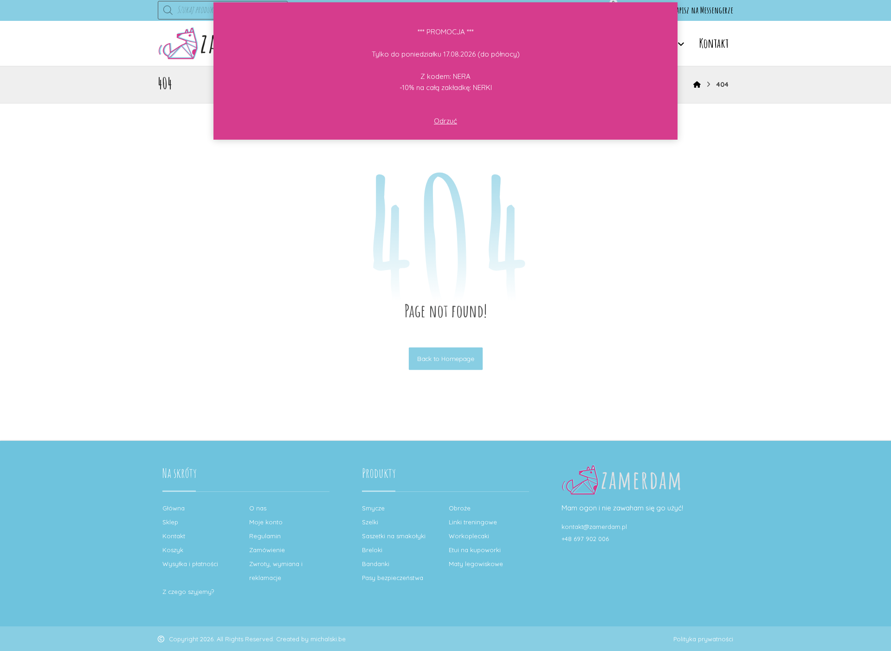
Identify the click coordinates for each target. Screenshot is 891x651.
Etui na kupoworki (475, 550)
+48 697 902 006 (585, 538)
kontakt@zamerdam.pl (594, 526)
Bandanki (375, 563)
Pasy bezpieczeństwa (392, 577)
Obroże (460, 508)
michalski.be (328, 639)
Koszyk (172, 550)
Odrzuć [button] (445, 120)
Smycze (373, 508)
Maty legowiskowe (476, 563)
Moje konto (266, 522)
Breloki (372, 550)
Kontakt (173, 536)
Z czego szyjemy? (188, 591)
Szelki (370, 522)
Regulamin (265, 536)
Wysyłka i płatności (190, 563)
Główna (173, 508)
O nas (257, 508)
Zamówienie (267, 550)
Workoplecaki (469, 536)
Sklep (170, 522)
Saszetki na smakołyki (394, 536)
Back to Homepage (445, 358)
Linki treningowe (473, 522)
